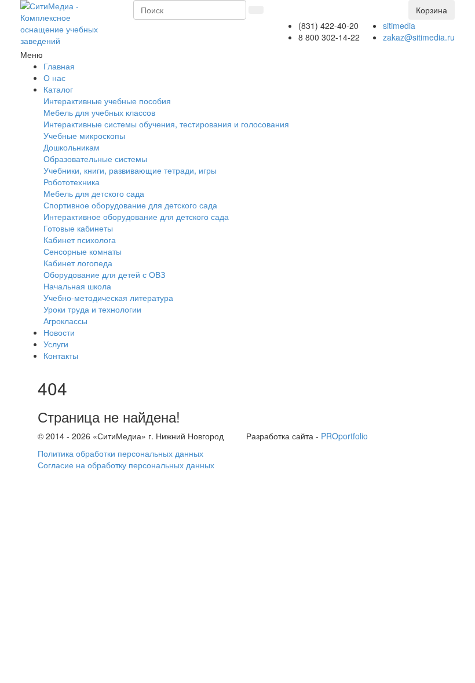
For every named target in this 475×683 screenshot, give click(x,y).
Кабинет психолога (79, 239)
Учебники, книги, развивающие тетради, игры (130, 170)
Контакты (60, 355)
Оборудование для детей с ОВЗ (104, 274)
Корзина (431, 10)
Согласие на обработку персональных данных (126, 465)
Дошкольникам (71, 147)
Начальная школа (77, 286)
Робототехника (71, 182)
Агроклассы (65, 320)
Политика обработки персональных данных (120, 453)
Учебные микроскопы (84, 135)
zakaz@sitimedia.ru (419, 37)
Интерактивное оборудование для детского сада (136, 216)
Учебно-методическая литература (108, 297)
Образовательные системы (95, 158)
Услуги (55, 344)
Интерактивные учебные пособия (107, 101)
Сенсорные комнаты (82, 251)
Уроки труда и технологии (92, 309)
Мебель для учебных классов (99, 112)
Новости (59, 332)
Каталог (58, 89)
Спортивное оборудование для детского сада (130, 205)
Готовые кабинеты (78, 228)
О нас (54, 77)
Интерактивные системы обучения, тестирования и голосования (166, 124)
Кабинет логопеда (77, 263)
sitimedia (399, 25)
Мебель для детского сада (93, 193)
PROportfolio (344, 436)
